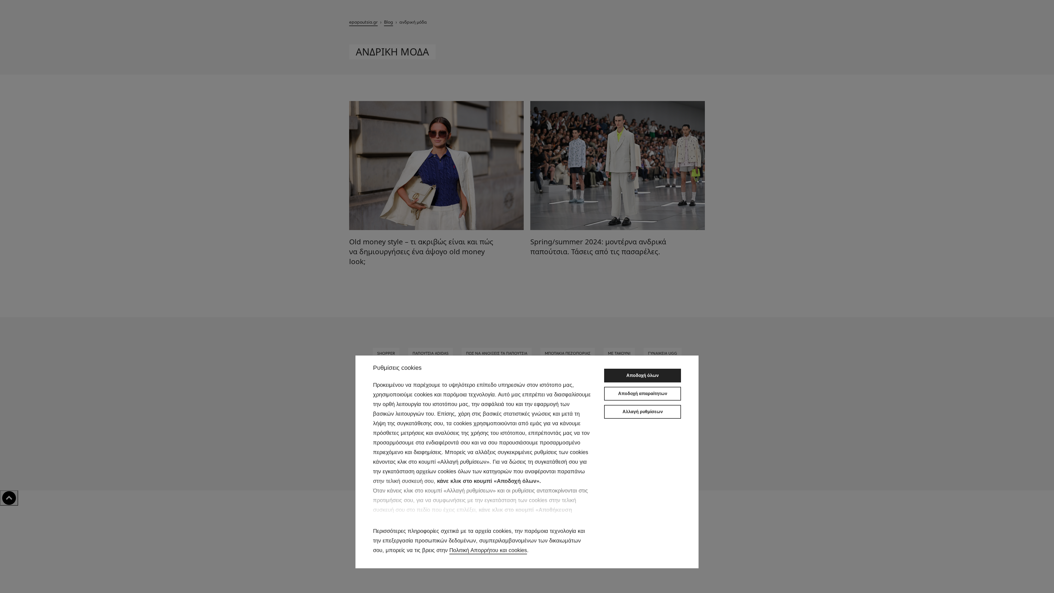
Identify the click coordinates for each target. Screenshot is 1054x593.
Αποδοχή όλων (642, 375)
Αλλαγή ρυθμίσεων (643, 411)
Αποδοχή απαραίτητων (642, 393)
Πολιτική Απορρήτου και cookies (488, 550)
